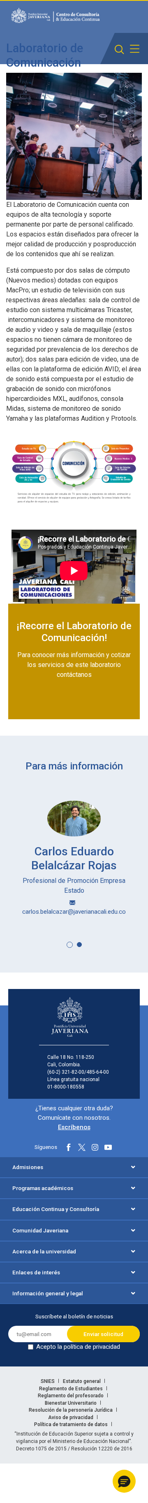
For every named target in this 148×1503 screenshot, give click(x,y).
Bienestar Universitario (71, 1403)
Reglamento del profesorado (71, 1396)
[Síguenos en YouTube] (108, 1147)
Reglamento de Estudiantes (71, 1389)
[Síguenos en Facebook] (68, 1147)
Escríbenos (74, 1127)
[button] (70, 945)
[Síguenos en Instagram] (95, 1147)
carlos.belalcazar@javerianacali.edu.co (74, 911)
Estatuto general (82, 1381)
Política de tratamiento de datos (71, 1424)
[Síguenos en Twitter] (82, 1147)
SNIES (48, 1381)
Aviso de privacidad (71, 1417)
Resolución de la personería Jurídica (71, 1410)
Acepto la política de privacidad (78, 1346)
